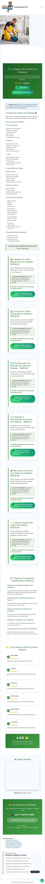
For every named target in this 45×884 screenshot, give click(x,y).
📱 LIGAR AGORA (22, 87)
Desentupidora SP (20, 7)
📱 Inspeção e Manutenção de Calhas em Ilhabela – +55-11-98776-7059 (21, 452)
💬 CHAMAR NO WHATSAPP (22, 92)
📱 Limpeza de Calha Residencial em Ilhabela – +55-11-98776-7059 (23, 294)
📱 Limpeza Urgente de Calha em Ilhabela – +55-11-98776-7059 (22, 557)
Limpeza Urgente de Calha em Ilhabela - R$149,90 (21, 525)
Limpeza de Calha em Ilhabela (21, 113)
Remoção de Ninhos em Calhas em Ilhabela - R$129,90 (21, 473)
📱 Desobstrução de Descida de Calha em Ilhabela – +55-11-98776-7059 (22, 398)
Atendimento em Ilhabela (12, 840)
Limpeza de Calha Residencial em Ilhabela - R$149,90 (22, 261)
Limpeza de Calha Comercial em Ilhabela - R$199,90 (21, 313)
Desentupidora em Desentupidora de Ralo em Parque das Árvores (18, 858)
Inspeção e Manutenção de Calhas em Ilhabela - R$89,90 (21, 419)
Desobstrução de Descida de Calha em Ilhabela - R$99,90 (20, 365)
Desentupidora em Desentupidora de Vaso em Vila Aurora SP (17, 866)
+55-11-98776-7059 (24, 814)
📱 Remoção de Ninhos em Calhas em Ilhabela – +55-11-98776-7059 (23, 505)
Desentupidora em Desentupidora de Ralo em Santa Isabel (17, 860)
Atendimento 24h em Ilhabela (13, 841)
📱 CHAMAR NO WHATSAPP (35, 879)
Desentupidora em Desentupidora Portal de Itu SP (15, 869)
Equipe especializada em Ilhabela (13, 843)
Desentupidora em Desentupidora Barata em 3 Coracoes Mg (17, 871)
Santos (15, 683)
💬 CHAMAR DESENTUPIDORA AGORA (22, 820)
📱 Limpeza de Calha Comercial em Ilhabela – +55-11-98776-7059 (23, 346)
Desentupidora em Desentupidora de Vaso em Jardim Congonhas (18, 863)
